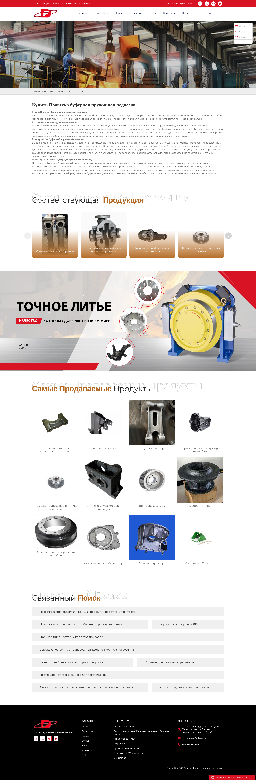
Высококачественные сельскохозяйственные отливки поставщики (86, 687)
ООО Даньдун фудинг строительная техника (62, 3)
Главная (37, 91)
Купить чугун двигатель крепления (169, 662)
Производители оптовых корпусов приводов (71, 637)
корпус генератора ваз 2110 (179, 624)
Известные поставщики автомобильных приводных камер (81, 624)
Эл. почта (242, 27)
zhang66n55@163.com (180, 3)
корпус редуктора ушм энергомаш (184, 687)
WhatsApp (243, 37)
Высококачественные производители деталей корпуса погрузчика (87, 649)
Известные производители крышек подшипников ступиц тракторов (87, 611)
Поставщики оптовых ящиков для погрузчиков (73, 674)
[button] (228, 235)
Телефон (242, 32)
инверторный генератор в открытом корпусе (71, 662)
